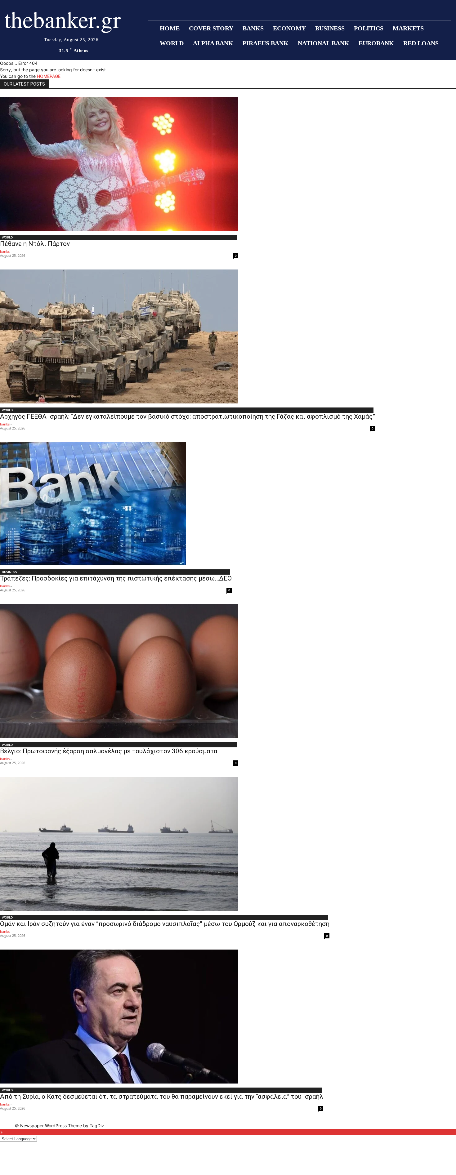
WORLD (7, 237)
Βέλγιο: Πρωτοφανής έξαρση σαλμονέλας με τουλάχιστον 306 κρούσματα (108, 751)
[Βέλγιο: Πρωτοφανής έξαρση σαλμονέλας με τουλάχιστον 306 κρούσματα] (119, 671)
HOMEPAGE (48, 76)
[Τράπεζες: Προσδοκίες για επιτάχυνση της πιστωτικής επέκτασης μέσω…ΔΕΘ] (116, 503)
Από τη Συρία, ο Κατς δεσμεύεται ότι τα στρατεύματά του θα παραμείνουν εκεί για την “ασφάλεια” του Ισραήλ (161, 1096)
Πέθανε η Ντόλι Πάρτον (35, 243)
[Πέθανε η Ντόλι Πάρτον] (119, 164)
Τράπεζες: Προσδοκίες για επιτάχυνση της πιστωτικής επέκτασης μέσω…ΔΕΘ (116, 578)
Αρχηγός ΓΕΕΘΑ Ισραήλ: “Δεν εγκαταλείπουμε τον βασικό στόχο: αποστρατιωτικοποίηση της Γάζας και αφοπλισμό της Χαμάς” (187, 416)
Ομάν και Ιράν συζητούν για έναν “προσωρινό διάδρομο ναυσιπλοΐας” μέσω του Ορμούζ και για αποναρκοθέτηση (164, 924)
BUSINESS (9, 572)
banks (5, 251)
